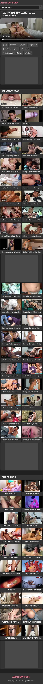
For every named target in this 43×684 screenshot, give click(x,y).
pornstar (26, 49)
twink (14, 45)
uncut (20, 53)
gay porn (23, 45)
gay (6, 45)
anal (16, 49)
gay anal (34, 45)
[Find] (40, 7)
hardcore (8, 49)
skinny (29, 53)
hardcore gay (9, 53)
